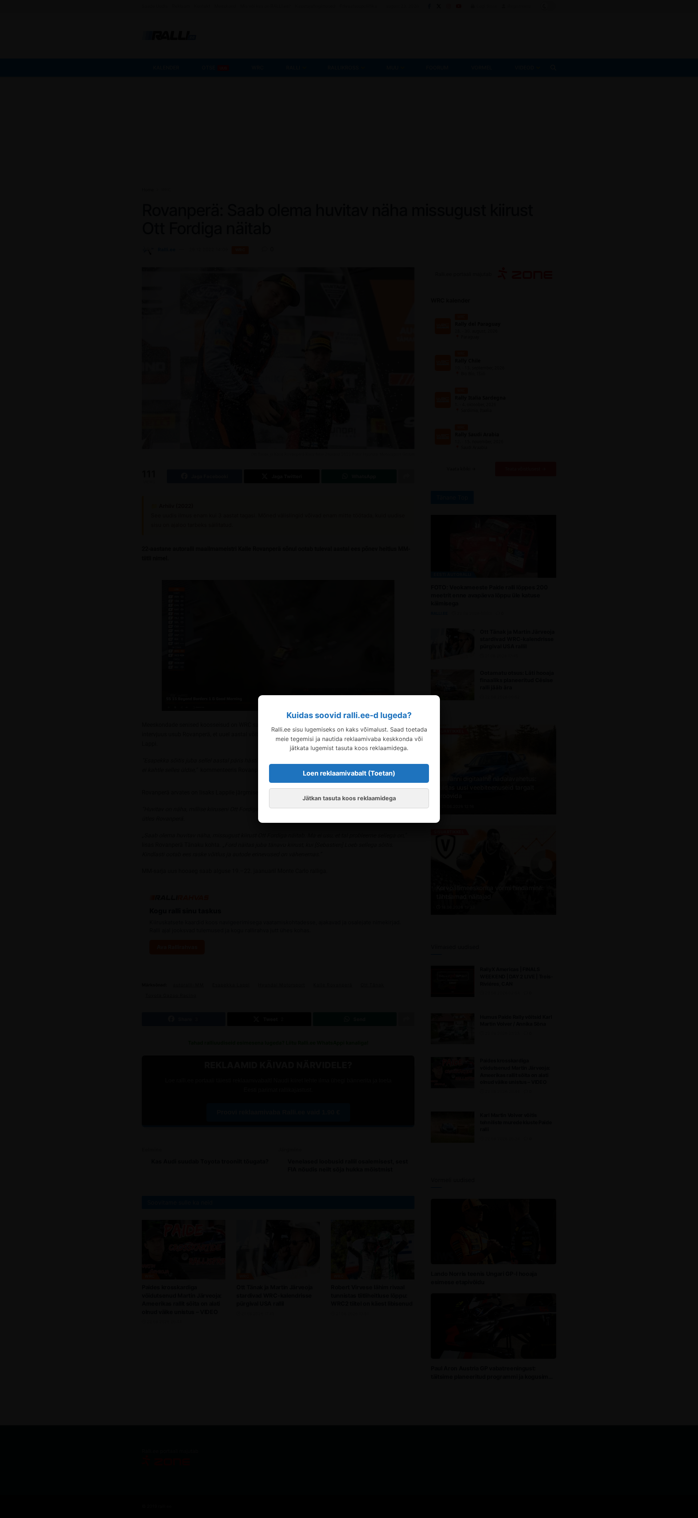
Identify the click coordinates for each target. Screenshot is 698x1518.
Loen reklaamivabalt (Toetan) (349, 773)
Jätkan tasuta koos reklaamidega (349, 798)
